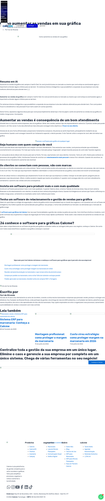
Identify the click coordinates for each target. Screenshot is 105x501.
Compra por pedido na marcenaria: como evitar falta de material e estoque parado (32, 275)
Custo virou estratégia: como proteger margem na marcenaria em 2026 (28, 269)
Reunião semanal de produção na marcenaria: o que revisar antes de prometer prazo (32, 272)
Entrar (22, 26)
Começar (31, 26)
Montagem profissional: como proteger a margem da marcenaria (26, 265)
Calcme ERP (8, 26)
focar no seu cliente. (70, 126)
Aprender (42, 26)
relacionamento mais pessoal (57, 157)
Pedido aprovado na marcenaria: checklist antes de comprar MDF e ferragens (30, 279)
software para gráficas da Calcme (14, 212)
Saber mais (3, 21)
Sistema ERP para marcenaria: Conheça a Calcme (14, 323)
